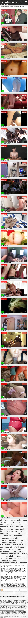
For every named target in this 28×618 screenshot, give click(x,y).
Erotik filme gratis (16, 612)
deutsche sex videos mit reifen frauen (13, 546)
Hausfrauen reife (4, 599)
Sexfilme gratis (8, 602)
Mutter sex (15, 606)
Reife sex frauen (21, 613)
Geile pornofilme (8, 603)
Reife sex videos (21, 608)
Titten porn (23, 605)
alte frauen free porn (9, 520)
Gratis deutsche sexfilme (15, 611)
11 (23, 590)
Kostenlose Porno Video (11, 607)
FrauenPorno (15, 601)
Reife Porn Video (6, 600)
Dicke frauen (8, 605)
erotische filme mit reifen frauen (13, 554)
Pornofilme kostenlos (5, 611)
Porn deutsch (15, 602)
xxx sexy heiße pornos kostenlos (9, 3)
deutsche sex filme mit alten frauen (11, 543)
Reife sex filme (19, 616)
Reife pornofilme (12, 616)
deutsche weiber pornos (10, 549)
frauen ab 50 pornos (8, 560)
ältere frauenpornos (14, 533)
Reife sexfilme (14, 613)
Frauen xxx (21, 603)
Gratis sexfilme (3, 615)
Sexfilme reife (10, 615)
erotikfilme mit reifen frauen (12, 551)
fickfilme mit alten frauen (10, 556)
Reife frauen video (6, 613)
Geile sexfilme (15, 603)
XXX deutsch (21, 602)
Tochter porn (22, 606)
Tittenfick (2, 606)
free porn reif (21, 563)
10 (20, 590)
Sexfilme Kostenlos (15, 600)
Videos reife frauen (18, 615)
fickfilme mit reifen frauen (11, 558)
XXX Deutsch (11, 599)
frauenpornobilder (7, 563)
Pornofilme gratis (21, 607)
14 (26, 590)
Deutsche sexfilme (4, 608)
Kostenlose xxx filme (7, 601)
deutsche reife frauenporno (9, 539)
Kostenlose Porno (18, 599)
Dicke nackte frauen (15, 605)
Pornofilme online (10, 610)
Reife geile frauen (9, 606)
